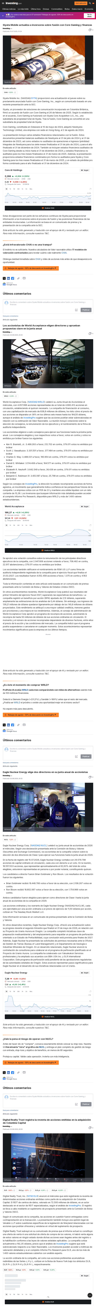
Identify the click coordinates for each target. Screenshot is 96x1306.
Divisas (46, 9)
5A (26, 189)
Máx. (31, 189)
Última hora (36, 9)
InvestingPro (29, 417)
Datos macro (77, 9)
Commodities (56, 9)
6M (18, 189)
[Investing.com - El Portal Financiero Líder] (14, 3)
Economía (89, 9)
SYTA (34, 98)
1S (10, 189)
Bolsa (67, 9)
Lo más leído (23, 9)
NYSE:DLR (32, 1196)
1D (6, 189)
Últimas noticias (9, 9)
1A (22, 189)
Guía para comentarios (10, 316)
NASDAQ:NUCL (39, 845)
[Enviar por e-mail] (24, 278)
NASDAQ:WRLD (36, 402)
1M (14, 189)
